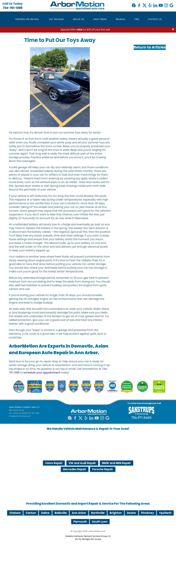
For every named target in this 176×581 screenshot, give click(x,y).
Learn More (100, 19)
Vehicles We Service (27, 19)
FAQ (136, 19)
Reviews (120, 19)
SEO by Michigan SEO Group (88, 539)
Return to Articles (150, 47)
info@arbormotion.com (20, 416)
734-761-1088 (12, 6)
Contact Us (155, 19)
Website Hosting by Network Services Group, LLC (88, 536)
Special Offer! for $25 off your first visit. (85, 29)
